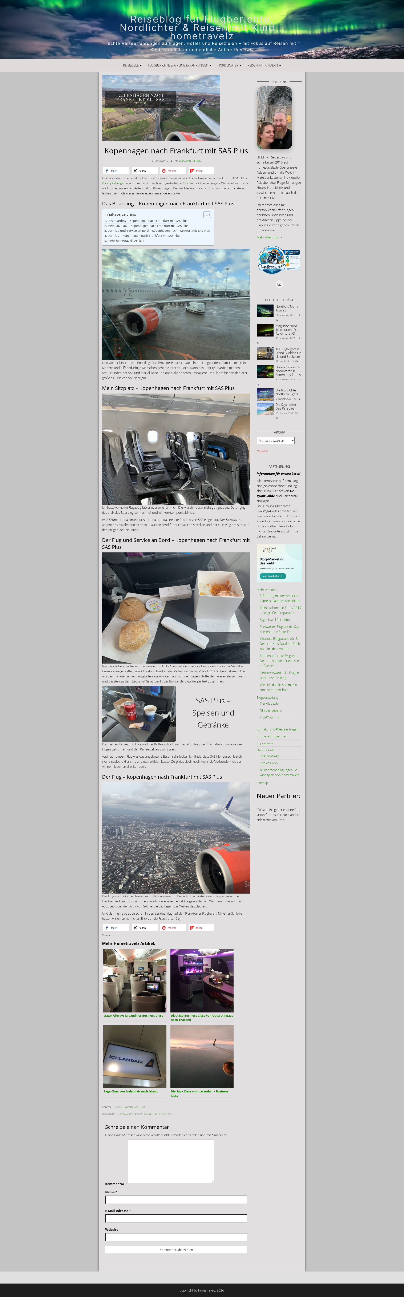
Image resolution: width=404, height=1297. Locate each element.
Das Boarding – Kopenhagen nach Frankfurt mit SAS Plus (147, 221)
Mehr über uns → (269, 237)
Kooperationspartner (272, 736)
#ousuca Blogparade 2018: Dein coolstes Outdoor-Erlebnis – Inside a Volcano (280, 643)
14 (298, 315)
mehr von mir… (267, 590)
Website (111, 1229)
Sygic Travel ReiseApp (275, 619)
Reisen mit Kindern (263, 65)
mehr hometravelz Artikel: (126, 241)
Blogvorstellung (267, 697)
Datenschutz (266, 750)
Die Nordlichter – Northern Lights (288, 392)
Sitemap (262, 783)
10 (295, 398)
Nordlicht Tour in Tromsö (287, 308)
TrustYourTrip (269, 717)
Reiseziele (131, 65)
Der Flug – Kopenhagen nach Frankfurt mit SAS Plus (144, 236)
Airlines (118, 1106)
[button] (116, 170)
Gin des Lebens (271, 710)
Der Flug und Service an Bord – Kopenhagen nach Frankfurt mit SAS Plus (159, 231)
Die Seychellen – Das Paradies (287, 406)
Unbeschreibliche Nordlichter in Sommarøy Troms (288, 371)
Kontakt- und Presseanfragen (277, 729)
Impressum (265, 743)
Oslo (186, 183)
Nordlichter (228, 65)
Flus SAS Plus (150, 1113)
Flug (143, 1106)
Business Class (131, 1106)
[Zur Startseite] (202, 29)
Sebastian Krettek (190, 160)
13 (292, 361)
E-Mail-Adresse (118, 1211)
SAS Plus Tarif (165, 1113)
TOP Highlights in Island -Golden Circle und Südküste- (289, 353)
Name (111, 1192)
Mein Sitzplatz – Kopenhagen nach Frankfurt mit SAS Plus (148, 226)
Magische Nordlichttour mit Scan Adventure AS (288, 329)
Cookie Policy (269, 763)
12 (298, 379)
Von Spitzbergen (113, 183)
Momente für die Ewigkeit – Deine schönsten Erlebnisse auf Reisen (279, 660)
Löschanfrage (269, 756)
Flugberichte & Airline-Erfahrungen (178, 65)
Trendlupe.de (269, 703)
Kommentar (116, 1184)
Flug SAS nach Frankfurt (130, 1113)
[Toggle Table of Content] (205, 214)
